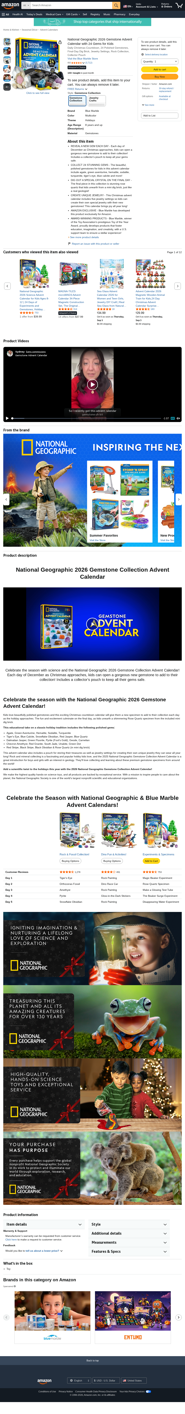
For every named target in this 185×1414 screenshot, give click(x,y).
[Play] (6, 418)
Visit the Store (98, 540)
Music (107, 14)
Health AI (17, 14)
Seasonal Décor (30, 30)
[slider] (86, 418)
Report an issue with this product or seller (95, 243)
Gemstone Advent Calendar (31, 355)
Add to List (149, 115)
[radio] (7, 41)
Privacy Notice (66, 1391)
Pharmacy (119, 14)
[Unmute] (178, 418)
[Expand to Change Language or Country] (88, 1380)
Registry (95, 14)
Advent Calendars (49, 30)
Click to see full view (37, 92)
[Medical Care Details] (62, 14)
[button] (5, 14)
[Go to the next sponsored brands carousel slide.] (179, 1317)
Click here (11, 1239)
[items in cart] (179, 5)
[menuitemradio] (173, 418)
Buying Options (70, 861)
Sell (85, 14)
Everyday (134, 14)
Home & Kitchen (11, 30)
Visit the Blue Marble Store (83, 58)
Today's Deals (34, 14)
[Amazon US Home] (44, 1382)
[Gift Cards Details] (79, 14)
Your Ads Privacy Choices (132, 1391)
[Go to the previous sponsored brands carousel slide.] (6, 1317)
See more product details (84, 237)
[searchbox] (71, 5)
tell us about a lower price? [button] (43, 1250)
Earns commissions (36, 351)
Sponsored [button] (8, 1286)
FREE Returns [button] (76, 89)
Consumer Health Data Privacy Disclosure (96, 1391)
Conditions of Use (47, 1391)
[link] (35, 300)
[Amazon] (10, 5)
